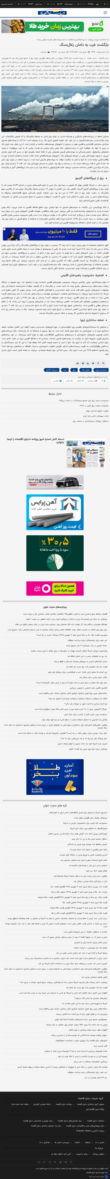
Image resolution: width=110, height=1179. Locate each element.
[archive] (39, 1162)
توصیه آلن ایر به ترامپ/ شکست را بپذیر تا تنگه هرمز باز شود (82, 1056)
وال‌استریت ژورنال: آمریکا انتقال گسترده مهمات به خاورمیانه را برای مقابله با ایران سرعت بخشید (69, 651)
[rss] (55, 1162)
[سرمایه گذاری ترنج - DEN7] (55, 26)
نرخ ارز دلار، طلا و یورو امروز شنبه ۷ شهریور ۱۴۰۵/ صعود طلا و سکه (79, 892)
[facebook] (98, 363)
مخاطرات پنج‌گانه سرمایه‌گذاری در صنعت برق (91, 421)
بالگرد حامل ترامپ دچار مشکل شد (93, 677)
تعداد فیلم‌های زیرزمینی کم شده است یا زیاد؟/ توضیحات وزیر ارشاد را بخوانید (75, 1051)
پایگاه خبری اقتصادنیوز (95, 1109)
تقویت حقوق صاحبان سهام (97, 411)
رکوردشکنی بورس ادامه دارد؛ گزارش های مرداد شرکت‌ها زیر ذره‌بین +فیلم (77, 833)
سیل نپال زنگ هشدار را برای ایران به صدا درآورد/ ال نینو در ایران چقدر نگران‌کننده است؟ (71, 682)
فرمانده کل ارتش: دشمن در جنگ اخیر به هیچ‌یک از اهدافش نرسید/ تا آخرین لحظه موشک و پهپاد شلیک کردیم (62, 1067)
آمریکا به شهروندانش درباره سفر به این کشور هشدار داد (84, 1003)
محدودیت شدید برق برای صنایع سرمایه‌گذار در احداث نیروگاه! (84, 400)
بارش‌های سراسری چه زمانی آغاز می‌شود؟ (90, 998)
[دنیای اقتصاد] (52, 13)
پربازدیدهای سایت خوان (55, 607)
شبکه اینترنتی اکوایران (42, 1104)
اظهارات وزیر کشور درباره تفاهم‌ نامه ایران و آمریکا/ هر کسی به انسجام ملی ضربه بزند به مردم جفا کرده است (63, 993)
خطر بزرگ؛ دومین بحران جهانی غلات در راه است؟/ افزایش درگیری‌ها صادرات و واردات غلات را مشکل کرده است (62, 733)
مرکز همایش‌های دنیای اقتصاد (70, 1120)
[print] (77, 363)
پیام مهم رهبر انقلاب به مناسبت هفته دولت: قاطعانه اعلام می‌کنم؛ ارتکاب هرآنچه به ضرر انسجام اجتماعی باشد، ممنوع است (57, 629)
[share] (50, 1162)
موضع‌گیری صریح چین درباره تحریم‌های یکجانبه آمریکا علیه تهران (81, 1019)
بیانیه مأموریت (82, 1154)
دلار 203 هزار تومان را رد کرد (95, 1077)
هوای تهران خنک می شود (96, 870)
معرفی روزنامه (98, 1154)
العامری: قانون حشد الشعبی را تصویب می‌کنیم (88, 688)
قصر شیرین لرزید (100, 1046)
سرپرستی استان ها (62, 1142)
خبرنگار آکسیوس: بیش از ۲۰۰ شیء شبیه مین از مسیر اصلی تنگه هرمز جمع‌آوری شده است (71, 709)
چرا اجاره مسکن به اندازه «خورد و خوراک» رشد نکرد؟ (85, 704)
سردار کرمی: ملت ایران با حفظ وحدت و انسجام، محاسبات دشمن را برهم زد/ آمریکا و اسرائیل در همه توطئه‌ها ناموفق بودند (57, 918)
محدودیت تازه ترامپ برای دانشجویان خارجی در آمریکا (85, 823)
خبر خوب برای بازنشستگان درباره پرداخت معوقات (87, 640)
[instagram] (71, 1162)
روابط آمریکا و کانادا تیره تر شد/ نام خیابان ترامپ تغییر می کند (81, 953)
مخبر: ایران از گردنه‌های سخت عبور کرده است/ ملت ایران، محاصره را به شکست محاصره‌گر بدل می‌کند (66, 958)
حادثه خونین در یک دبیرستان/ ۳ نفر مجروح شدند (86, 645)
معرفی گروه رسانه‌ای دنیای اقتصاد (90, 1104)
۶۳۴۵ (98, 52)
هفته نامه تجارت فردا (19, 1104)
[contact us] (44, 1162)
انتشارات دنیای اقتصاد (95, 1120)
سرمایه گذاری (51, 369)
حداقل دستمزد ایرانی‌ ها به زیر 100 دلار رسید (89, 839)
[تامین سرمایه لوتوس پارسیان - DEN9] (55, 553)
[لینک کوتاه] (103, 363)
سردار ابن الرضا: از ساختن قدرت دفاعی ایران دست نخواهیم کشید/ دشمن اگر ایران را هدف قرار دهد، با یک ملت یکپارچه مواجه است (56, 925)
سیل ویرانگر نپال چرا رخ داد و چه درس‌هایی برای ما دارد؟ (83, 738)
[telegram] (82, 363)
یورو (83, 4)
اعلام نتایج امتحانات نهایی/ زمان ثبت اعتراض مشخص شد (84, 860)
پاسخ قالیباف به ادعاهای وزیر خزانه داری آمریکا (88, 828)
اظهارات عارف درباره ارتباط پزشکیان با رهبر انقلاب (87, 1030)
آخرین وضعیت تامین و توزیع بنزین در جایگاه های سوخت (83, 855)
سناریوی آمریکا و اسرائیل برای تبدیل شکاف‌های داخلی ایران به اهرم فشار (78, 812)
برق (74, 369)
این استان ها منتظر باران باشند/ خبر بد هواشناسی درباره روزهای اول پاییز (77, 672)
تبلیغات (87, 1142)
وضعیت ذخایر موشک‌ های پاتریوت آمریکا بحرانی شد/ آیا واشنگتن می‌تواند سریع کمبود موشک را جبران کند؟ (63, 982)
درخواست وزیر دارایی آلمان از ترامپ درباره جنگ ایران (85, 714)
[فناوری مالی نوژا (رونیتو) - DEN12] (55, 777)
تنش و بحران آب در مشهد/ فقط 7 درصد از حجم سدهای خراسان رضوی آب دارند (74, 937)
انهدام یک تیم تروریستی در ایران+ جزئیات (90, 947)
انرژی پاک (86, 369)
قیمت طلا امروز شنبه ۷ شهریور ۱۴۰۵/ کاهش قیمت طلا (85, 902)
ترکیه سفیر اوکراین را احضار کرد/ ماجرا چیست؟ (88, 849)
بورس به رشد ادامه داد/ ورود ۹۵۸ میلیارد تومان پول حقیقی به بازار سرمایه (76, 1024)
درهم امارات (55, 4)
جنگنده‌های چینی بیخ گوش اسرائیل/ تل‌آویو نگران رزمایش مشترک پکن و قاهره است (73, 693)
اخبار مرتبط (55, 394)
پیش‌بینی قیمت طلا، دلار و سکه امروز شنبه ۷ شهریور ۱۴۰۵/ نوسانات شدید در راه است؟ (71, 635)
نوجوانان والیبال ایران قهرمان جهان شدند (90, 818)
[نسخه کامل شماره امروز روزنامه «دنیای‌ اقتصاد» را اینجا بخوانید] (85, 453)
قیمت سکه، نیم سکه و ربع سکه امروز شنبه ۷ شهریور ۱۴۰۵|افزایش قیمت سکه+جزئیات (72, 897)
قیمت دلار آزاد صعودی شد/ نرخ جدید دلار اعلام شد (86, 666)
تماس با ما (99, 1142)
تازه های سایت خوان (55, 806)
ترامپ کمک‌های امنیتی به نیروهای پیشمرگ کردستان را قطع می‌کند (80, 661)
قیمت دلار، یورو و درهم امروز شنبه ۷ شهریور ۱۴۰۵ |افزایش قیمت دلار (79, 886)
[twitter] (93, 363)
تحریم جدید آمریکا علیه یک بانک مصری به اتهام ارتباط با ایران (82, 743)
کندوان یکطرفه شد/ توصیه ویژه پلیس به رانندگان (87, 844)
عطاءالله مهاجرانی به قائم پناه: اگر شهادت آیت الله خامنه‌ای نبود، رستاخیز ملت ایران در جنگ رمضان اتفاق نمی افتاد (61, 624)
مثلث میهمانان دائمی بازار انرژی (96, 416)
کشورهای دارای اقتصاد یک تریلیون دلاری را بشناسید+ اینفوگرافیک (81, 1040)
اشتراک (77, 1142)
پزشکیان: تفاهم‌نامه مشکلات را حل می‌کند (90, 1061)
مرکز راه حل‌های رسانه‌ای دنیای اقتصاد (46, 1125)
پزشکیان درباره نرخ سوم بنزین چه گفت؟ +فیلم (88, 749)
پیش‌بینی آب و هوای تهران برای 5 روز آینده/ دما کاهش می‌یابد (81, 1014)
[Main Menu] (105, 12)
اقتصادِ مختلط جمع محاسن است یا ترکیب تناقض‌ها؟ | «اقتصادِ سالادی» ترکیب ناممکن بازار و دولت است (65, 614)
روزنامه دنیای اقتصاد (64, 1104)
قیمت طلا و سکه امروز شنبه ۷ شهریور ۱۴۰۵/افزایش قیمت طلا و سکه (79, 913)
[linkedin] (88, 363)
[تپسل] (4, 229)
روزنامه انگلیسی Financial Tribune (90, 1131)
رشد (64, 369)
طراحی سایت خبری (98, 1177)
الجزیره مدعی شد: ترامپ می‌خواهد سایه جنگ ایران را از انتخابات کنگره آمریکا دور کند (73, 963)
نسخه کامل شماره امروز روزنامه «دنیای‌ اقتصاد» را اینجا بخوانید (35, 441)
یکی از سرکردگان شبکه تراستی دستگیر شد (90, 881)
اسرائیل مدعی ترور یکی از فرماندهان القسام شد (88, 865)
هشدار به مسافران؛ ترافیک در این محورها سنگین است (85, 932)
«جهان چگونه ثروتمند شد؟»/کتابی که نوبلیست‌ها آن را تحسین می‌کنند (79, 1035)
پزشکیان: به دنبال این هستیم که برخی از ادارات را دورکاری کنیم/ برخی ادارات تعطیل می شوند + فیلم (66, 619)
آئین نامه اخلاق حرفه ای (61, 1154)
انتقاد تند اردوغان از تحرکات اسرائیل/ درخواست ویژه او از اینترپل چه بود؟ (77, 698)
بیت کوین (25, 4)
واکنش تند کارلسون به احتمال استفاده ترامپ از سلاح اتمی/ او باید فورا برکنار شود (74, 719)
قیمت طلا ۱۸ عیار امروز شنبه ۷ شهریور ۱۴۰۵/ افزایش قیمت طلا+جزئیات (78, 907)
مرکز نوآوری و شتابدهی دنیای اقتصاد (38, 1120)
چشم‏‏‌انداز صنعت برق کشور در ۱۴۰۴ (94, 405)
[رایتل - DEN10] (55, 588)
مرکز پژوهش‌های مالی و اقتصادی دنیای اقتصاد (85, 1125)
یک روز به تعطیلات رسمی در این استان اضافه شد (87, 656)
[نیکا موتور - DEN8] (55, 482)
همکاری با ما (45, 1142)
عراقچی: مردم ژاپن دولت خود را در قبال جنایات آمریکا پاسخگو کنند (80, 876)
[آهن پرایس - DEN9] (55, 512)
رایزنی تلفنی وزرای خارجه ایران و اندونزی (90, 942)
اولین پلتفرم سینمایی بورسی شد (94, 977)
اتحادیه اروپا (101, 369)
